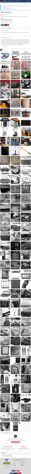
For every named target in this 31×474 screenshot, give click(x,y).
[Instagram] (15, 471)
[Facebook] (12, 471)
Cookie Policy (22, 465)
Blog (14, 464)
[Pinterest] (19, 471)
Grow (14, 463)
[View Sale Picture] (5, 55)
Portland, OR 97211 (9, 455)
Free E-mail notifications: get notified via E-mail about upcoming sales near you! (20, 460)
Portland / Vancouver (8, 456)
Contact (15, 465)
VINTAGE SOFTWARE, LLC (8, 464)
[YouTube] (17, 471)
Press (21, 463)
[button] (15, 28)
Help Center (22, 464)
